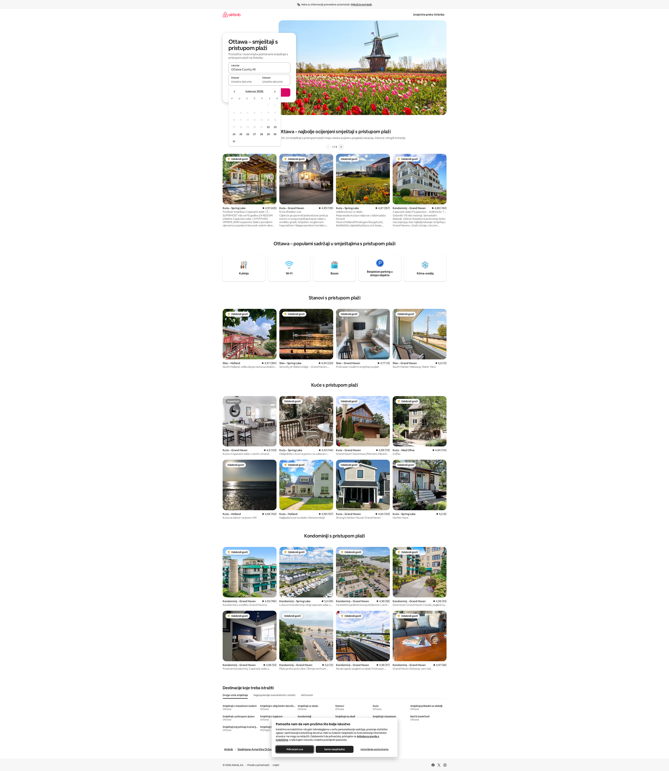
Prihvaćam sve (294, 749)
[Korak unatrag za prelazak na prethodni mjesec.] (234, 92)
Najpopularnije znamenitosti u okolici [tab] (274, 695)
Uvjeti (276, 765)
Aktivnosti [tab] (307, 695)
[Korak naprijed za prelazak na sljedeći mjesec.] (275, 92)
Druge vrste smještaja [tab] (235, 695)
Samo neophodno (334, 749)
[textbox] (244, 82)
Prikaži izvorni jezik (361, 4)
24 (234, 134)
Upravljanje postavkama (374, 749)
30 (275, 134)
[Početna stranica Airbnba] (231, 14)
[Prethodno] (328, 147)
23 (275, 127)
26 (247, 134)
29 (268, 134)
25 (240, 134)
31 (234, 141)
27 (254, 134)
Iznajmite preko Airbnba (428, 14)
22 (268, 127)
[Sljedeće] (341, 147)
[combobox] (259, 69)
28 (261, 134)
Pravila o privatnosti (258, 765)
